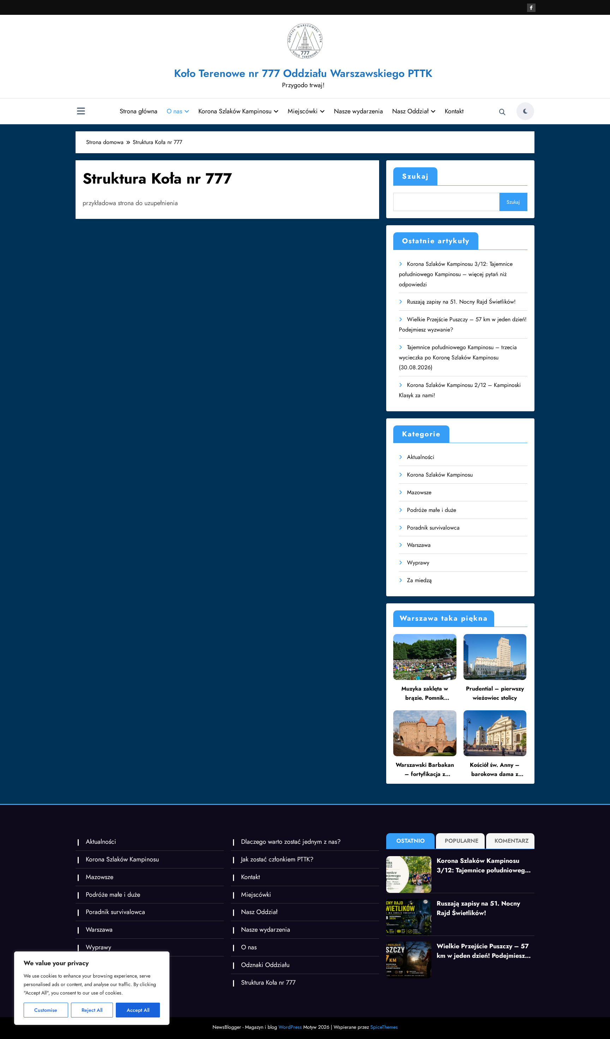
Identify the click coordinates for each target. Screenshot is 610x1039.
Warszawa (419, 545)
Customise (45, 1010)
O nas (174, 111)
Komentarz (512, 841)
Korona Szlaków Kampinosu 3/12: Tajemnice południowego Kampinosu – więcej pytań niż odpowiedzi (456, 274)
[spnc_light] (525, 111)
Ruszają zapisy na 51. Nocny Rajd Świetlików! (461, 302)
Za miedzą (419, 580)
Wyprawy (418, 563)
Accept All (138, 1010)
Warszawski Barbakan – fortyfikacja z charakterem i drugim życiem (425, 770)
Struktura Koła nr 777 (268, 982)
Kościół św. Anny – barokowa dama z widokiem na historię (495, 770)
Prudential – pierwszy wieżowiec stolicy (495, 693)
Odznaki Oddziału (265, 964)
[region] (91, 988)
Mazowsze (419, 492)
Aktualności (420, 457)
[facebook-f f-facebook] (531, 8)
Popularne (461, 841)
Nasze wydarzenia (358, 111)
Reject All (92, 1010)
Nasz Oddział (410, 111)
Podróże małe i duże (431, 510)
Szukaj (415, 176)
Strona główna (138, 111)
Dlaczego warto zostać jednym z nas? (291, 841)
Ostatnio (410, 841)
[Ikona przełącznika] (81, 112)
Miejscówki (303, 111)
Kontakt (454, 111)
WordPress (290, 1027)
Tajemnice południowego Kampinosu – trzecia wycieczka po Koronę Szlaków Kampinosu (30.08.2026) (458, 357)
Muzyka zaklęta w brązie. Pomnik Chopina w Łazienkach (424, 694)
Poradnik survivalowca (433, 528)
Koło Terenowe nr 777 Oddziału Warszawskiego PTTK (303, 73)
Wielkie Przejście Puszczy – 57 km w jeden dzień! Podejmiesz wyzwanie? (483, 951)
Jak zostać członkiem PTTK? (277, 859)
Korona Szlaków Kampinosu (234, 111)
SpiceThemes (384, 1027)
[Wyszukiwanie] (502, 112)
